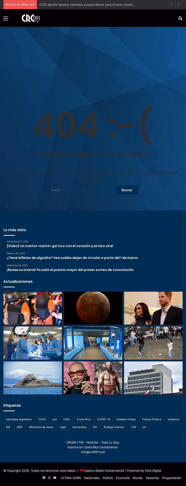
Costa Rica (84, 419)
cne (54, 419)
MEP (20, 427)
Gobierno (173, 419)
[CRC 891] (28, 18)
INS (8, 427)
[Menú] (5, 20)
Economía (123, 478)
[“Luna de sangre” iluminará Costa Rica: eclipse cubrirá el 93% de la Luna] (93, 308)
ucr (144, 427)
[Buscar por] (180, 20)
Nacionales (79, 427)
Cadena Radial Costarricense (104, 470)
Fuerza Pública (151, 419)
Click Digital (153, 470)
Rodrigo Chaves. (114, 427)
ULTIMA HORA (71, 478)
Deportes (152, 478)
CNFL (67, 419)
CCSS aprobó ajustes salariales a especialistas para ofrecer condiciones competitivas (99, 4)
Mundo (138, 478)
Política (108, 478)
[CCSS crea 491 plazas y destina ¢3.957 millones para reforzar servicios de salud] (153, 377)
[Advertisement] (93, 61)
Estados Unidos (126, 419)
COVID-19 (103, 419)
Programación (171, 478)
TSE (133, 427)
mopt (63, 427)
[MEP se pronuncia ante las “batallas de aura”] (153, 343)
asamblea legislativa (19, 419)
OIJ (95, 427)
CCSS (42, 419)
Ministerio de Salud (41, 427)
